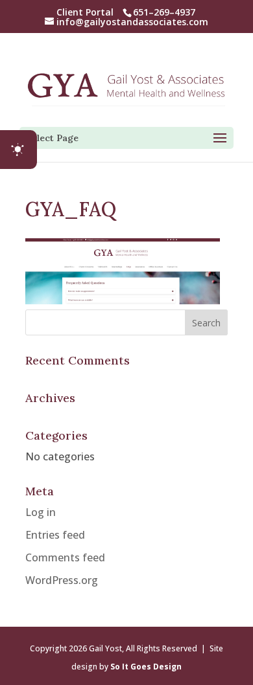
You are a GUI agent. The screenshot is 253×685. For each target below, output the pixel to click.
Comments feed (65, 557)
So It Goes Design (146, 666)
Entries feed (55, 535)
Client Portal (85, 12)
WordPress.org (61, 580)
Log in (40, 512)
